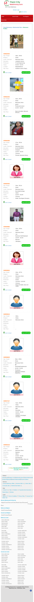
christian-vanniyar (5, 547)
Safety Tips (4, 497)
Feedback (15, 489)
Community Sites (6, 485)
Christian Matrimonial (6, 479)
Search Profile (15, 16)
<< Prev (11, 468)
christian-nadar (21, 538)
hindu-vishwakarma (6, 538)
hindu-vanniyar (5, 537)
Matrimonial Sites (17, 27)
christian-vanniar (5, 546)
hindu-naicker (21, 526)
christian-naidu (5, 543)
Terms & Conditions (12, 496)
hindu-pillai (4, 530)
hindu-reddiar (4, 532)
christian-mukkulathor (22, 537)
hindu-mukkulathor (22, 521)
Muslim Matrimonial (16, 479)
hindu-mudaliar (21, 519)
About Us (5, 496)
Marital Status (19, 502)
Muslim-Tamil (20, 547)
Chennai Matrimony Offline (8, 483)
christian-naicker (5, 541)
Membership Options (16, 485)
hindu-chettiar (5, 521)
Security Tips (29, 496)
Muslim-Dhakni (21, 541)
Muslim (10, 510)
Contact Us (5, 489)
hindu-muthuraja (21, 523)
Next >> (21, 469)
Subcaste (10, 502)
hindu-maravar (5, 528)
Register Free (12, 477)
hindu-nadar (20, 524)
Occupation (30, 503)
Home (3, 16)
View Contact (8, 72)
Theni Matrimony (7, 27)
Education (25, 502)
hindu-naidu (20, 528)
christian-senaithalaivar (7, 544)
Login (7, 477)
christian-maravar (21, 533)
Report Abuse (5, 492)
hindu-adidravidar (5, 519)
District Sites (4, 20)
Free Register (26, 16)
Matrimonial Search (19, 477)
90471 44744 (24, 11)
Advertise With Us (20, 483)
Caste (6, 502)
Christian (6, 510)
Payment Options (24, 479)
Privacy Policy (22, 496)
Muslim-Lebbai (21, 543)
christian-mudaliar (21, 535)
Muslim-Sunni (21, 546)
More (2, 505)
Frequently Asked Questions (25, 489)
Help (10, 489)
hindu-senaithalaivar (6, 533)
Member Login (16, 9)
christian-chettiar (21, 532)
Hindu (2, 510)
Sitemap (12, 492)
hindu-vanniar (5, 535)
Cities (14, 502)
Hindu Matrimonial (28, 477)
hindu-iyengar (5, 524)
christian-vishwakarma (7, 549)
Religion (3, 502)
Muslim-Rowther (21, 544)
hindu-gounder (5, 523)
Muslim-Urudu (21, 549)
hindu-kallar (4, 526)
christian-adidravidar (22, 530)
